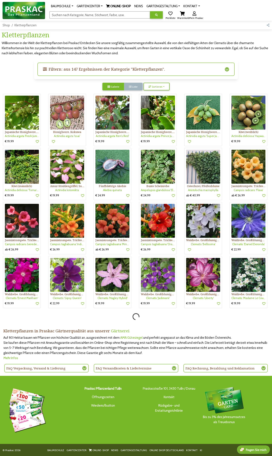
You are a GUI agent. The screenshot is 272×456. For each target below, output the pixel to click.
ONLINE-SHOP (100, 450)
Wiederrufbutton (103, 405)
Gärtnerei (120, 330)
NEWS (114, 450)
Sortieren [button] (156, 86)
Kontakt (169, 397)
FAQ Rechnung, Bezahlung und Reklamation (220, 368)
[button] (62, 6)
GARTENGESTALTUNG (133, 450)
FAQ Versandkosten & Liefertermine (124, 368)
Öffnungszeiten (103, 397)
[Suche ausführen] (156, 15)
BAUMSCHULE (55, 450)
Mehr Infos (10, 358)
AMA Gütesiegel (131, 338)
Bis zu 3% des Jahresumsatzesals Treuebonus (224, 419)
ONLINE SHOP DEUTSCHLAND (166, 450)
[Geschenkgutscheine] (26, 409)
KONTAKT (192, 450)
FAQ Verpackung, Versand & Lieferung (35, 368)
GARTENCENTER (76, 450)
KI (201, 450)
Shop (6, 25)
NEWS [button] (138, 6)
